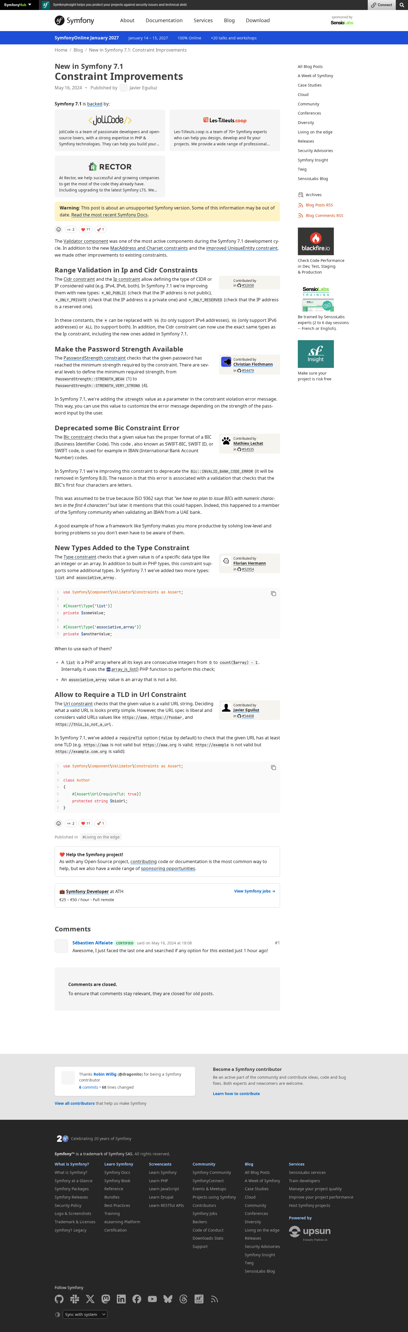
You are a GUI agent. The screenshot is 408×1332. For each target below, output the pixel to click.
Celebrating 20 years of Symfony (101, 1138)
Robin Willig (105, 1074)
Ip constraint (126, 279)
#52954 (248, 569)
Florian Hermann (249, 563)
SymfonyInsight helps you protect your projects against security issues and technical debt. (119, 5)
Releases (306, 141)
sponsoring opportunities (168, 868)
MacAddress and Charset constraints (149, 248)
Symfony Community (212, 1172)
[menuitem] (322, 66)
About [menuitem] (127, 20)
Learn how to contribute (236, 1093)
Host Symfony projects (309, 1205)
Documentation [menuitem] (164, 20)
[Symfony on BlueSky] (167, 1299)
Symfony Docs (117, 1172)
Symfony (15, 4)
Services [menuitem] (203, 20)
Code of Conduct (208, 1230)
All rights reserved (152, 1153)
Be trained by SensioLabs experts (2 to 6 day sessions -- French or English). (323, 322)
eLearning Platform (122, 1221)
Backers (200, 1221)
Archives (314, 194)
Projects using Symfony (214, 1197)
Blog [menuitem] (229, 20)
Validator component (86, 241)
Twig (302, 169)
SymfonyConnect (208, 1180)
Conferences (309, 113)
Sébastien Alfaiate (92, 943)
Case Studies (310, 85)
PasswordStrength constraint (95, 358)
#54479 (248, 370)
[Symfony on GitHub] (59, 1299)
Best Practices (117, 1205)
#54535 (248, 449)
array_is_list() (124, 669)
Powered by (300, 1217)
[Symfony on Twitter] (90, 1299)
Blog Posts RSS (319, 205)
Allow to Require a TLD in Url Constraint (120, 694)
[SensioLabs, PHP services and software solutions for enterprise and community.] (342, 22)
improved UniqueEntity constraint (242, 248)
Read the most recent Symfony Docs (109, 215)
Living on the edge (101, 837)
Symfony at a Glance (73, 1180)
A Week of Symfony (315, 75)
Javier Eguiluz (143, 88)
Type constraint (80, 557)
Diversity (306, 122)
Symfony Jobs (205, 1213)
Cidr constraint (79, 279)
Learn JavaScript (164, 1188)
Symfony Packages (72, 1188)
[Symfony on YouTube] (152, 1299)
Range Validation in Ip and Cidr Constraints (126, 269)
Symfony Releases (71, 1197)
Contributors (204, 1205)
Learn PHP (158, 1180)
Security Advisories (315, 150)
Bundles (112, 1197)
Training (112, 1213)
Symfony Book (117, 1180)
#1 (277, 943)
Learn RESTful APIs (166, 1205)
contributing (143, 861)
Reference (113, 1188)
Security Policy (68, 1205)
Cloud (303, 94)
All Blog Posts (310, 66)
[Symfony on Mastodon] (105, 1299)
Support (200, 1246)
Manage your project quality (315, 1188)
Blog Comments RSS (324, 215)
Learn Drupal (161, 1197)
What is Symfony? (72, 1164)
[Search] (402, 4)
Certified (125, 943)
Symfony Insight (313, 160)
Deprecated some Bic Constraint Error (117, 427)
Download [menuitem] (258, 20)
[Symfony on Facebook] (136, 1299)
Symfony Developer (87, 891)
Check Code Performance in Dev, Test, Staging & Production (321, 266)
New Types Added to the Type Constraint (122, 547)
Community (308, 104)
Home (61, 50)
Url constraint (78, 704)
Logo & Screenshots (73, 1213)
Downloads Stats (208, 1238)
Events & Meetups (209, 1188)
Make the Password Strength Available (119, 348)
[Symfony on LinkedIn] (121, 1299)
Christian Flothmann (253, 364)
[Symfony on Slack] (74, 1299)
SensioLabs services (307, 1172)
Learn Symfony (118, 1164)
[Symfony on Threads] (183, 1299)
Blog (78, 50)
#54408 (248, 716)
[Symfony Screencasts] (199, 1299)
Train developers (304, 1180)
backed (94, 104)
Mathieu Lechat (248, 443)
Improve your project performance (321, 1197)
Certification (115, 1230)
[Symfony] (82, 20)
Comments (73, 928)
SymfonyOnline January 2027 (87, 38)
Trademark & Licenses (75, 1221)
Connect (385, 5)
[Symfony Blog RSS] (214, 1299)
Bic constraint (78, 437)
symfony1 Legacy (70, 1230)
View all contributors (75, 1103)
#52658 (248, 285)
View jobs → (254, 891)
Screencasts (160, 1164)
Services (296, 1164)
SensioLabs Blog (313, 178)
